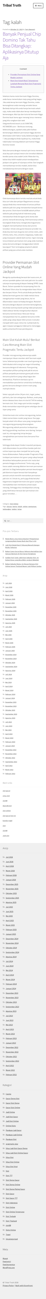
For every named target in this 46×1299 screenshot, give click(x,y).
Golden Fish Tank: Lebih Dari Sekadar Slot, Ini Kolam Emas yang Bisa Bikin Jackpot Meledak (22, 559)
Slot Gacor (10, 1194)
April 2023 (8, 734)
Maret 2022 (9, 770)
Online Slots (11, 1126)
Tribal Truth (12, 5)
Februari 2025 (10, 647)
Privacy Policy (8, 1285)
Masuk (5, 1258)
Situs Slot (10, 1157)
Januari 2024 (10, 698)
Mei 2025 (8, 635)
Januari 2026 (10, 603)
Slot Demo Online (13, 1184)
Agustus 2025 (10, 623)
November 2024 (10, 659)
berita (15, 506)
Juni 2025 (8, 631)
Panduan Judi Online (14, 1135)
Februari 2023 (10, 742)
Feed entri (7, 1261)
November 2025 (10, 611)
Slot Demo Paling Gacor (15, 1189)
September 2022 (11, 762)
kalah (20, 506)
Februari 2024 (10, 694)
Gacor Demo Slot (12, 1098)
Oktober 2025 (10, 615)
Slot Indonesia (11, 1203)
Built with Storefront (24, 1285)
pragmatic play (12, 1144)
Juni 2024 (8, 678)
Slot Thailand (11, 1221)
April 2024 (8, 686)
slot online (7, 811)
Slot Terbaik (11, 1216)
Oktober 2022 (10, 758)
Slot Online (14, 504)
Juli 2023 (8, 722)
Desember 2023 (10, 702)
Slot (7, 1171)
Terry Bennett (30, 29)
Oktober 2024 (10, 663)
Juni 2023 (8, 726)
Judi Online (10, 1112)
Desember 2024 (10, 655)
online (25, 506)
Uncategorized (12, 1239)
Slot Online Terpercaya (15, 1212)
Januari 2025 (10, 651)
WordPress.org (9, 1267)
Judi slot (6, 836)
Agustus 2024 (10, 670)
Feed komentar (9, 1264)
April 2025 (8, 639)
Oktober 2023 (10, 710)
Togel (8, 1234)
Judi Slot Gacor (12, 1117)
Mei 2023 (8, 730)
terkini (14, 509)
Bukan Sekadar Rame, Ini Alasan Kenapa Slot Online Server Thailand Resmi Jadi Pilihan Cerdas (23, 565)
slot (4, 826)
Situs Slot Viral (12, 1166)
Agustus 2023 (10, 718)
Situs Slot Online (12, 1162)
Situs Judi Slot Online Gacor (17, 1153)
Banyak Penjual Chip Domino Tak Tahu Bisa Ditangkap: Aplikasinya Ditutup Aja (22, 46)
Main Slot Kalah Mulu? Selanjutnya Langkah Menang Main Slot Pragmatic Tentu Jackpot (25, 83)
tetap (19, 509)
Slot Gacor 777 (11, 1198)
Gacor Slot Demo (12, 1103)
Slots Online (11, 1230)
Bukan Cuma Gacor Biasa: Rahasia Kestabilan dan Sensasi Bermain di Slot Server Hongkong (23, 552)
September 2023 (11, 714)
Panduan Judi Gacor (13, 1130)
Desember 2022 (10, 750)
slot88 (5, 801)
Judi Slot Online (12, 1121)
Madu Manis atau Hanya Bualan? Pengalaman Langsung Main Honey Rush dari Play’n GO (22, 540)
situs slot (6, 796)
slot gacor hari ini (9, 816)
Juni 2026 (8, 587)
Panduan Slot (11, 1139)
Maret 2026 (9, 595)
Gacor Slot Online (13, 1107)
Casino (8, 1094)
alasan (9, 506)
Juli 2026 (8, 583)
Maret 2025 (9, 643)
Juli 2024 (8, 674)
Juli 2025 (8, 627)
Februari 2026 (10, 599)
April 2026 (8, 591)
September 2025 (11, 619)
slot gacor (6, 791)
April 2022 (8, 766)
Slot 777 (9, 1175)
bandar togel (7, 821)
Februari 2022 (10, 774)
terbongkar (7, 509)
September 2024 (11, 667)
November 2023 (10, 706)
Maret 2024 (9, 690)
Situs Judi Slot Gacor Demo (16, 1148)
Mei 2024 (8, 682)
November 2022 (10, 754)
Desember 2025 (10, 607)
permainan (32, 506)
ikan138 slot (7, 806)
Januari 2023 (10, 746)
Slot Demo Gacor (12, 1180)
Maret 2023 (9, 738)
